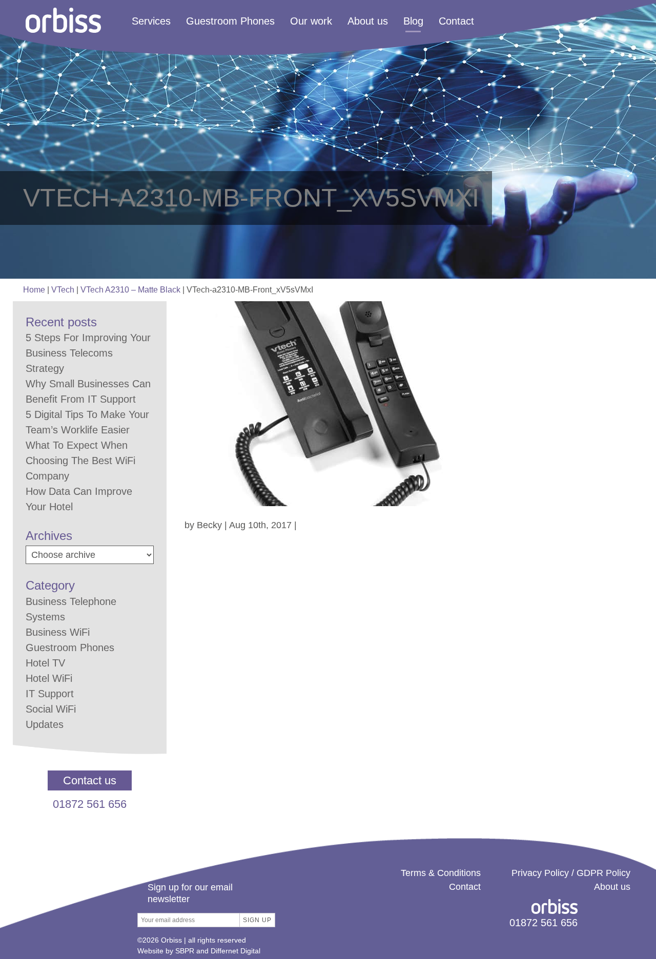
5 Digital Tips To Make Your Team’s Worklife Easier (87, 422)
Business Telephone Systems (71, 609)
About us (367, 21)
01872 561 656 (90, 804)
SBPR (184, 951)
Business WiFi (58, 632)
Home (34, 289)
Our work (311, 21)
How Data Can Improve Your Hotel (79, 499)
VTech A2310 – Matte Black (130, 289)
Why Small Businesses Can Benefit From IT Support (88, 391)
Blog (413, 21)
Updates (45, 724)
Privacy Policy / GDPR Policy (570, 873)
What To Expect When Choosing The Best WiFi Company (80, 461)
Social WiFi (51, 709)
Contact (456, 21)
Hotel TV (45, 663)
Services (151, 21)
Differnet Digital (235, 951)
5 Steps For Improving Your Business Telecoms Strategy (88, 353)
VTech (62, 289)
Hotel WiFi (49, 678)
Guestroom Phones (230, 21)
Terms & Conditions (441, 873)
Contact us (89, 780)
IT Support (50, 693)
